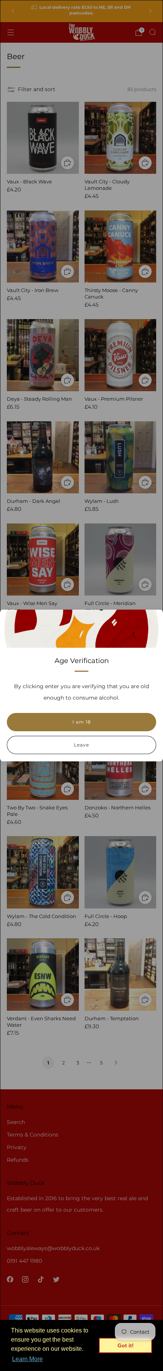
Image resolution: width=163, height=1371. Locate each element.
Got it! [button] (126, 1345)
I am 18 (81, 722)
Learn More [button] (27, 1359)
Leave (81, 745)
